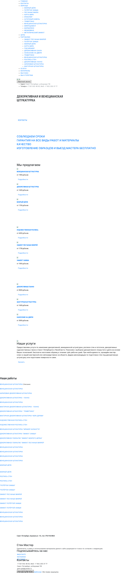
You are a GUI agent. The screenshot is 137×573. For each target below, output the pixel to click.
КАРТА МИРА (29, 15)
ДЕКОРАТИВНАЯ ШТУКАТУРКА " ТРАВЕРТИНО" (17, 411)
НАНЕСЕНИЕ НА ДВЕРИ (33, 53)
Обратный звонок (24, 81)
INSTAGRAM (21, 557)
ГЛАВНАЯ (24, 1)
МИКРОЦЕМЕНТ (30, 26)
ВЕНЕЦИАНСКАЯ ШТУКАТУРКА (35, 24)
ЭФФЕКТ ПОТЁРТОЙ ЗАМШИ (10, 503)
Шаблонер (37, 572)
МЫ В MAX (24, 73)
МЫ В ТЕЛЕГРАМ (27, 75)
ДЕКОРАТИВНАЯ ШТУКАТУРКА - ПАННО (14, 398)
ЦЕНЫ (23, 35)
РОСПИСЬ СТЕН (30, 59)
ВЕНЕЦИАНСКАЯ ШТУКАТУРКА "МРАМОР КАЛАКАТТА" (20, 429)
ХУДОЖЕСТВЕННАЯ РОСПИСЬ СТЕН (13, 420)
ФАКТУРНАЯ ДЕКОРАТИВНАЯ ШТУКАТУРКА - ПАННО (19, 407)
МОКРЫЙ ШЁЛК (30, 8)
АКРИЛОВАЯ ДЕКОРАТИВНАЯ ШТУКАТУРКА (16, 393)
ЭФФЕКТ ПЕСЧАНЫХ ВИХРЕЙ (35, 39)
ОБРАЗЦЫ (24, 6)
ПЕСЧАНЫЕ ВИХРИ (31, 12)
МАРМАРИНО (29, 28)
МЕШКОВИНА (29, 30)
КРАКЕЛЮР (28, 17)
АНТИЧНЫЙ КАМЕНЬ (32, 19)
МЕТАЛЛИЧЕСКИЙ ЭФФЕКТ (34, 33)
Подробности (23, 179)
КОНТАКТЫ (25, 3)
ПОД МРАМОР (29, 48)
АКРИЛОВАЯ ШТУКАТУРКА (34, 64)
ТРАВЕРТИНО (29, 21)
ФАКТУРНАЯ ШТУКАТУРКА (34, 66)
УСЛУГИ (23, 68)
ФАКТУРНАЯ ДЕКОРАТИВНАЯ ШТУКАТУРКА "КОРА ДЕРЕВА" (21, 416)
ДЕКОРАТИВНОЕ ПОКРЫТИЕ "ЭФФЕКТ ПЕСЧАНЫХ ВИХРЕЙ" (22, 443)
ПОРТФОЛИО (25, 37)
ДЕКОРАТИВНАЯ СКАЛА (33, 50)
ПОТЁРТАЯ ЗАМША (31, 10)
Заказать (21, 362)
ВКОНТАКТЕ (21, 554)
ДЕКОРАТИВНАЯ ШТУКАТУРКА (28, 187)
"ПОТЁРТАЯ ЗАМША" (7, 485)
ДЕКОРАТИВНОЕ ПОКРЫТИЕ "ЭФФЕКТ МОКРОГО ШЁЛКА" (21, 438)
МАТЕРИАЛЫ (25, 71)
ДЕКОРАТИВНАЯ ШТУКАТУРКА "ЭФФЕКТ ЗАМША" (18, 434)
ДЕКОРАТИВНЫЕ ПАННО (33, 62)
